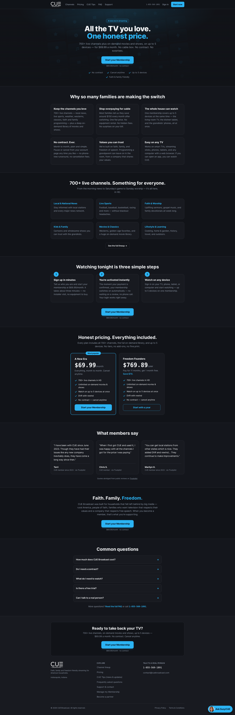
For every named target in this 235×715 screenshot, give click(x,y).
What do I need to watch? (117, 578)
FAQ (100, 4)
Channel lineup (103, 667)
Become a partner (105, 696)
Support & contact (105, 687)
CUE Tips (91, 4)
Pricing (80, 4)
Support (109, 4)
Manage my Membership (108, 692)
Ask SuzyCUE (223, 709)
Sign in (165, 4)
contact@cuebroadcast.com (156, 672)
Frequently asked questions (109, 682)
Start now (177, 4)
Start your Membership (117, 60)
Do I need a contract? (117, 569)
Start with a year (141, 407)
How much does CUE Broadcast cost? (117, 559)
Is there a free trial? (117, 588)
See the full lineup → (117, 245)
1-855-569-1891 (153, 4)
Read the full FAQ (113, 606)
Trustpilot (133, 478)
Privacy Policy (160, 708)
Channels (69, 4)
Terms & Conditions (176, 708)
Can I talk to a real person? (117, 598)
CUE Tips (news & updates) (109, 677)
